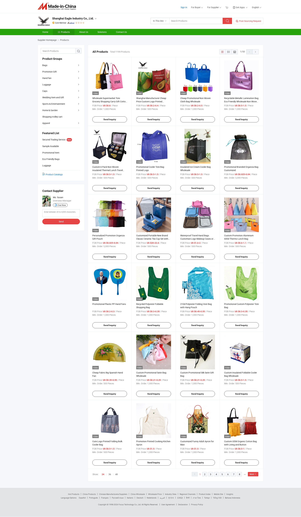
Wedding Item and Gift (53, 97)
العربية (162, 497)
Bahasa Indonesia (232, 497)
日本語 (180, 497)
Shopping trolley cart (52, 116)
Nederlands (151, 497)
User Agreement (168, 504)
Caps (44, 90)
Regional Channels (187, 494)
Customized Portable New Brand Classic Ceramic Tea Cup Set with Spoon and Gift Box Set (152, 239)
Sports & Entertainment (53, 103)
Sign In (184, 7)
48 (116, 474)
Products (65, 31)
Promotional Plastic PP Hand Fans (109, 304)
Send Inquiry (109, 119)
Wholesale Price (155, 494)
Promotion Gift (49, 71)
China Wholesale (138, 494)
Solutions (102, 31)
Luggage (46, 84)
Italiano (130, 497)
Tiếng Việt (217, 497)
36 (109, 474)
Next (252, 474)
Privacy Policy (197, 504)
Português (93, 497)
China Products (89, 494)
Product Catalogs (54, 174)
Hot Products (73, 494)
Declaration (183, 504)
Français (104, 497)
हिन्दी (188, 497)
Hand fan (46, 78)
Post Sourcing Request (250, 20)
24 (103, 474)
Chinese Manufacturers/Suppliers (113, 494)
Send (61, 221)
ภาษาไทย (197, 497)
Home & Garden (50, 110)
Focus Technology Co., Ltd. (130, 504)
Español (82, 497)
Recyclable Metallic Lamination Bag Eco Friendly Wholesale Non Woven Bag (241, 101)
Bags (44, 65)
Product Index (205, 494)
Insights (229, 494)
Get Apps (240, 7)
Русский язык (118, 497)
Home (45, 31)
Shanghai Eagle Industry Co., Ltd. (73, 18)
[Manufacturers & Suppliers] (58, 6)
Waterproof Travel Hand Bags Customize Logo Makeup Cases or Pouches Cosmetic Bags (196, 239)
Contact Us (121, 31)
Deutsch (140, 497)
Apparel (46, 123)
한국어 (171, 497)
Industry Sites (170, 494)
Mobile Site (218, 494)
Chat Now (61, 205)
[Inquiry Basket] (227, 7)
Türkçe (207, 497)
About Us (83, 31)
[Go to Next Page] (256, 51)
